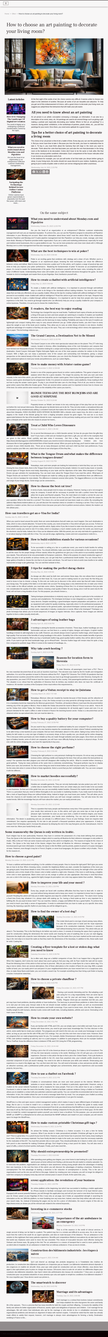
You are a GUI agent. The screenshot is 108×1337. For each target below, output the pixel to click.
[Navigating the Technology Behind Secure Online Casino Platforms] (16, 174)
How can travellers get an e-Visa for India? (32, 513)
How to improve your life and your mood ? (58, 882)
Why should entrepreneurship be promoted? (59, 1151)
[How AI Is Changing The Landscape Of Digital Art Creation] (16, 109)
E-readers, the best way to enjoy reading (56, 308)
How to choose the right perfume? (53, 747)
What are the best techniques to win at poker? (60, 251)
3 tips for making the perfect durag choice (58, 568)
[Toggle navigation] (5, 3)
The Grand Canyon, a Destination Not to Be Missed (63, 335)
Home (7, 14)
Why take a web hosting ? (47, 648)
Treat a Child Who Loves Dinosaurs (53, 425)
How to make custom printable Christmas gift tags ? (64, 1123)
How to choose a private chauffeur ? (53, 979)
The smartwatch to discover (48, 1282)
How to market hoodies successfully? (54, 776)
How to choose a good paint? (23, 856)
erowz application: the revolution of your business (63, 1180)
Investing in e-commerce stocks (51, 1209)
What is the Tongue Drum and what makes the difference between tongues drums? (66, 455)
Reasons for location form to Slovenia (75, 659)
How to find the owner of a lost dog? (54, 911)
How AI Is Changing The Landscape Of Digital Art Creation (16, 119)
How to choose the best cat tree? (51, 486)
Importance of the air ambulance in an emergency (79, 1220)
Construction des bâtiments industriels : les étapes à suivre (64, 1252)
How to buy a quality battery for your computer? (62, 719)
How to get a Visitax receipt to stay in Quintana (61, 690)
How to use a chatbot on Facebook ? (53, 1074)
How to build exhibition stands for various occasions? (65, 539)
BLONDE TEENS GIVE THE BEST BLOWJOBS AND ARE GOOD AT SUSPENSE (64, 394)
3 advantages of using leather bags (53, 620)
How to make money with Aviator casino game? (61, 364)
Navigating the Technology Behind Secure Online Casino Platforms (16, 187)
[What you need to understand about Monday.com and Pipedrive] (16, 139)
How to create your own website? (52, 1018)
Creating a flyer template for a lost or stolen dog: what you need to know (65, 948)
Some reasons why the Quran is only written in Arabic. (39, 832)
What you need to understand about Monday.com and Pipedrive (16, 151)
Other (14, 14)
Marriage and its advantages (74, 1292)
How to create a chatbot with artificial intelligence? (63, 280)
